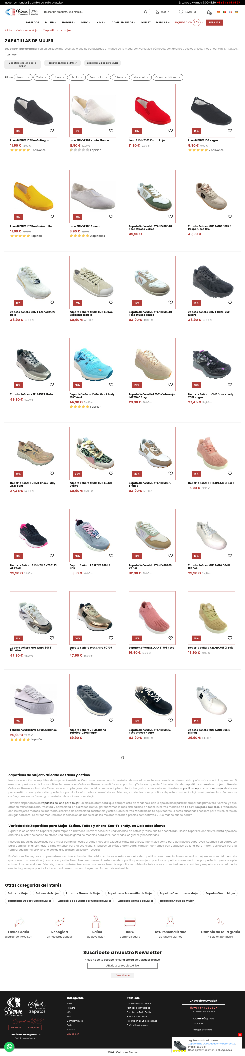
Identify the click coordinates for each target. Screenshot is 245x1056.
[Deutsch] (237, 12)
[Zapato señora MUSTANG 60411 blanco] (211, 535)
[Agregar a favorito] (52, 131)
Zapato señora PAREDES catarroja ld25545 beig (152, 396)
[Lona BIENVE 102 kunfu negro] (33, 110)
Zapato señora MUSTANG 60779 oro (91, 649)
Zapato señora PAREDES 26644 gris (90, 567)
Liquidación (187, 22)
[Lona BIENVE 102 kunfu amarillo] (33, 196)
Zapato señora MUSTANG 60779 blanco (150, 484)
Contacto (198, 1023)
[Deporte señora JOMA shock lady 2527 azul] (93, 364)
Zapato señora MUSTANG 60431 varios (91, 484)
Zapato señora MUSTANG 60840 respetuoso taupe (150, 313)
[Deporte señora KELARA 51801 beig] (211, 618)
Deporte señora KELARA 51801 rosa (211, 483)
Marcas (161, 22)
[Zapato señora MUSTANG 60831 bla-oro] (33, 618)
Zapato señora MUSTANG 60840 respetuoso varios (150, 227)
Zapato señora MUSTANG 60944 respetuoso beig (91, 313)
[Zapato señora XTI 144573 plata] (33, 364)
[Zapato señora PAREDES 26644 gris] (93, 535)
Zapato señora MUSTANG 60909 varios (150, 567)
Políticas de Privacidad (138, 1007)
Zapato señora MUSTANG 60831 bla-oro (31, 649)
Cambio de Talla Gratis (139, 1012)
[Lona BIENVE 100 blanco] (93, 196)
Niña (99, 22)
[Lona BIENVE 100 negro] (211, 110)
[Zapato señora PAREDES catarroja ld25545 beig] (152, 364)
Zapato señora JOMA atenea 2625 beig (33, 313)
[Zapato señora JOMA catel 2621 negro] (211, 282)
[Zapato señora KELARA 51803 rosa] (152, 618)
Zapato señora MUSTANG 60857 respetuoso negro (150, 731)
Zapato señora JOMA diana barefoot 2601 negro (88, 731)
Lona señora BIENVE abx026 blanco (33, 730)
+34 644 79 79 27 (228, 3)
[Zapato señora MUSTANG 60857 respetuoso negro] (152, 700)
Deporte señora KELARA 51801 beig (211, 647)
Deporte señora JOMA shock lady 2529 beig (32, 484)
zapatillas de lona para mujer (60, 803)
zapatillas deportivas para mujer (201, 788)
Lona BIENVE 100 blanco (85, 226)
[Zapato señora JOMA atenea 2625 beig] (33, 282)
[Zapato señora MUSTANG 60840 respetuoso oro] (211, 196)
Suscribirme (123, 975)
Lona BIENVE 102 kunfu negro (29, 140)
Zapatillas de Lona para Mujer (22, 64)
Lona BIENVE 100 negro (203, 140)
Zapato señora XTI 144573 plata (31, 394)
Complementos (122, 22)
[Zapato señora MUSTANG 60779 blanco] (152, 453)
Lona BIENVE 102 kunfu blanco (89, 140)
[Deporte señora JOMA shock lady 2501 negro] (211, 364)
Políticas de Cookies (137, 1016)
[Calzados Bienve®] (23, 12)
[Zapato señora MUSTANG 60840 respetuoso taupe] (152, 282)
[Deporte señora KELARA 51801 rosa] (211, 453)
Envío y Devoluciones (137, 1025)
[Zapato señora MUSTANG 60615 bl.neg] (211, 700)
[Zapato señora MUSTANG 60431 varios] (93, 453)
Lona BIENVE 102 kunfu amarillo (31, 226)
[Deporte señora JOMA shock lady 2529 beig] (33, 453)
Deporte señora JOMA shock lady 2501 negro (210, 396)
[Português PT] (225, 12)
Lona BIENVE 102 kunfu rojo (147, 140)
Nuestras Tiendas (16, 3)
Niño (84, 22)
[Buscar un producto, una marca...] (146, 12)
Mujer (49, 22)
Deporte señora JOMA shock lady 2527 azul (92, 396)
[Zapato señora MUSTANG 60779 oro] (93, 618)
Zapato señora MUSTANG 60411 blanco (209, 567)
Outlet (146, 22)
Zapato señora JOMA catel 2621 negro (209, 313)
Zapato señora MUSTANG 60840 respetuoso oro (209, 227)
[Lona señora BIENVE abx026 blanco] (33, 700)
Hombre (67, 22)
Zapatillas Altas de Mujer (62, 62)
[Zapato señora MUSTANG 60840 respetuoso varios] (152, 196)
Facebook (16, 1027)
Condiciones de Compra (139, 1003)
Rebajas (214, 22)
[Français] (231, 12)
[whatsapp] (9, 1047)
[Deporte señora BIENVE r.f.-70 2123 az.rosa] (33, 535)
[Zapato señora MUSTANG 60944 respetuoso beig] (93, 282)
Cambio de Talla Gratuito (46, 3)
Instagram (33, 1027)
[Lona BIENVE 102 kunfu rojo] (152, 110)
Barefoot (32, 22)
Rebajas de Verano (202, 1029)
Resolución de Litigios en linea (142, 1020)
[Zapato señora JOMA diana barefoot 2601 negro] (93, 700)
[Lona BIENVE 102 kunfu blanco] (93, 110)
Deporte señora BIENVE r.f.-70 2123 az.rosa (33, 567)
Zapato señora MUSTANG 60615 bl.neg (209, 731)
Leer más (11, 54)
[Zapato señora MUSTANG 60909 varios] (152, 535)
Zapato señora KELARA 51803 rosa (151, 647)
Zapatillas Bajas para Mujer (102, 62)
